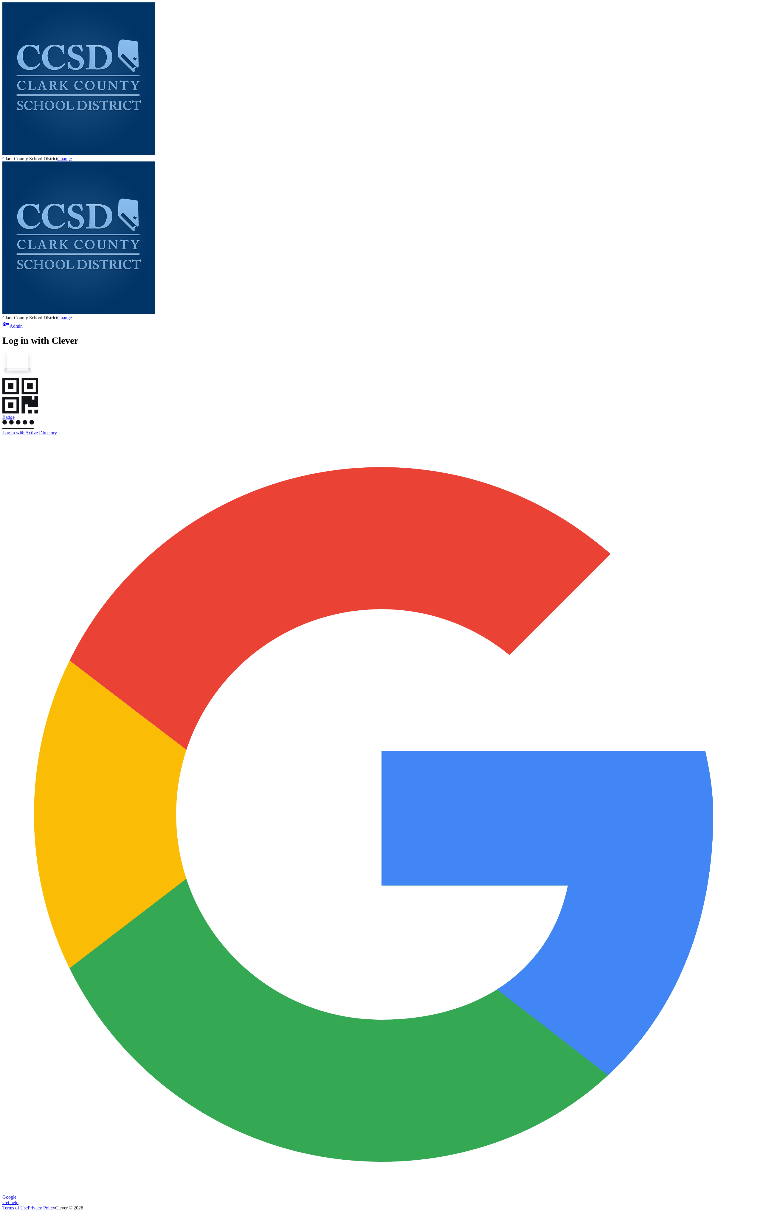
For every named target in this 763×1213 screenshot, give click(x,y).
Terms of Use (15, 1207)
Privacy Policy (41, 1207)
